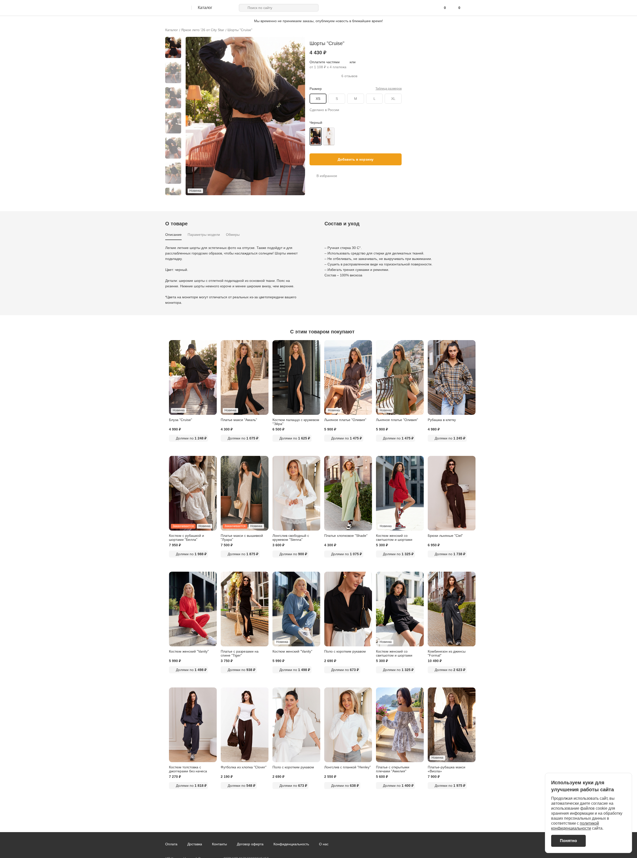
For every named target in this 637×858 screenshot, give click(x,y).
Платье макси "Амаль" (239, 420)
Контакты (219, 844)
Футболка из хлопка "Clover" (243, 767)
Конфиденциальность (291, 844)
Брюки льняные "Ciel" (445, 536)
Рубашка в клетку (442, 420)
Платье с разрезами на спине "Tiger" (240, 653)
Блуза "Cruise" (180, 420)
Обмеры (233, 235)
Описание (173, 235)
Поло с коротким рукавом (345, 651)
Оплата (171, 844)
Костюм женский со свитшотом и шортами (394, 538)
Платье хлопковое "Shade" (346, 536)
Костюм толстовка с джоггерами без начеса (188, 769)
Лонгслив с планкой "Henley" (347, 767)
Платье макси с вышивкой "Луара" (242, 538)
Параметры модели (204, 235)
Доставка (194, 844)
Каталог (171, 30)
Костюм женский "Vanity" (189, 651)
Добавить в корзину (355, 159)
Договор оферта (250, 844)
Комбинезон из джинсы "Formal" (447, 653)
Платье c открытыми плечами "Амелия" (392, 769)
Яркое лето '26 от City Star (202, 30)
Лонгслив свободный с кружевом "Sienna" (290, 538)
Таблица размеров (388, 88)
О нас (323, 844)
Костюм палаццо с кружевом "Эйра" (295, 422)
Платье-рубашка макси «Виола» (446, 769)
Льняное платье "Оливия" (345, 420)
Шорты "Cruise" (239, 30)
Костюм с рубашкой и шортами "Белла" (186, 538)
